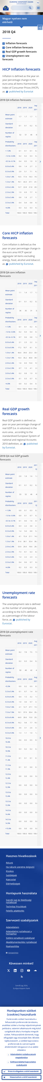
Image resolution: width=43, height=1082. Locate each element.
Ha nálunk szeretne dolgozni (20, 867)
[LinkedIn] (15, 970)
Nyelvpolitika (12, 946)
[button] (38, 3)
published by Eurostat (21, 92)
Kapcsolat (11, 880)
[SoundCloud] (35, 970)
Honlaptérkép (13, 953)
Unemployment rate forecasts (15, 58)
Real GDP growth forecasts (21, 52)
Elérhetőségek (13, 884)
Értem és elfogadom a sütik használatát (23, 1071)
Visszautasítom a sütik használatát (23, 1077)
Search (30, 8)
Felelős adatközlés (15, 911)
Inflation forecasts (16, 43)
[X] (8, 970)
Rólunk (9, 863)
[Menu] (38, 8)
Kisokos (10, 871)
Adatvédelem (12, 927)
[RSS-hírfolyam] (22, 976)
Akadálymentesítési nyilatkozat (21, 942)
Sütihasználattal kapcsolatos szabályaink (23, 1063)
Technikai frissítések (16, 907)
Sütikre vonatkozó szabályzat (20, 938)
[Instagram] (22, 970)
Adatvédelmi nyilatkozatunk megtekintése (23, 1056)
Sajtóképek (11, 875)
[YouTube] (28, 970)
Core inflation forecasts (19, 48)
